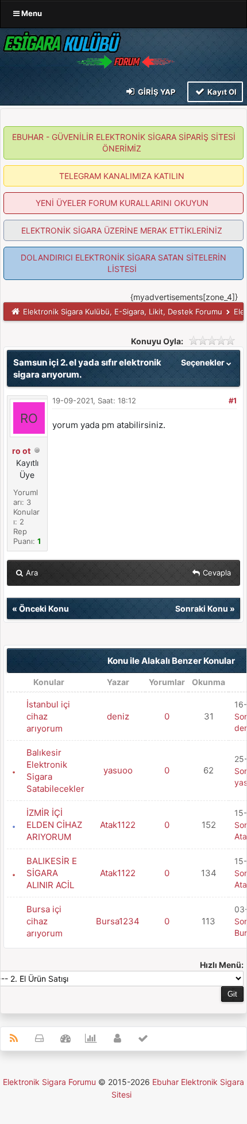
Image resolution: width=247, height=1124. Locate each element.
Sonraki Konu (201, 608)
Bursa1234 (118, 921)
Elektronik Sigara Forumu (49, 1082)
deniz (118, 716)
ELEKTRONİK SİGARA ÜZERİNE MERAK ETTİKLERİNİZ (121, 230)
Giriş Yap (155, 91)
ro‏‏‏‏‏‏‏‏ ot (21, 451)
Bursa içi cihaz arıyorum (44, 921)
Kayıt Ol (221, 91)
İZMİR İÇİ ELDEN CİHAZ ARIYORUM (54, 824)
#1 (233, 400)
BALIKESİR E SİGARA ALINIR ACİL (51, 872)
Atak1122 (118, 824)
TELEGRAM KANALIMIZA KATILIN (121, 176)
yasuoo (118, 770)
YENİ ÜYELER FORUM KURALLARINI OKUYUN (122, 203)
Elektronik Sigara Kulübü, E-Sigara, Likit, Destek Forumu (122, 311)
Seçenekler (203, 362)
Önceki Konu (44, 608)
